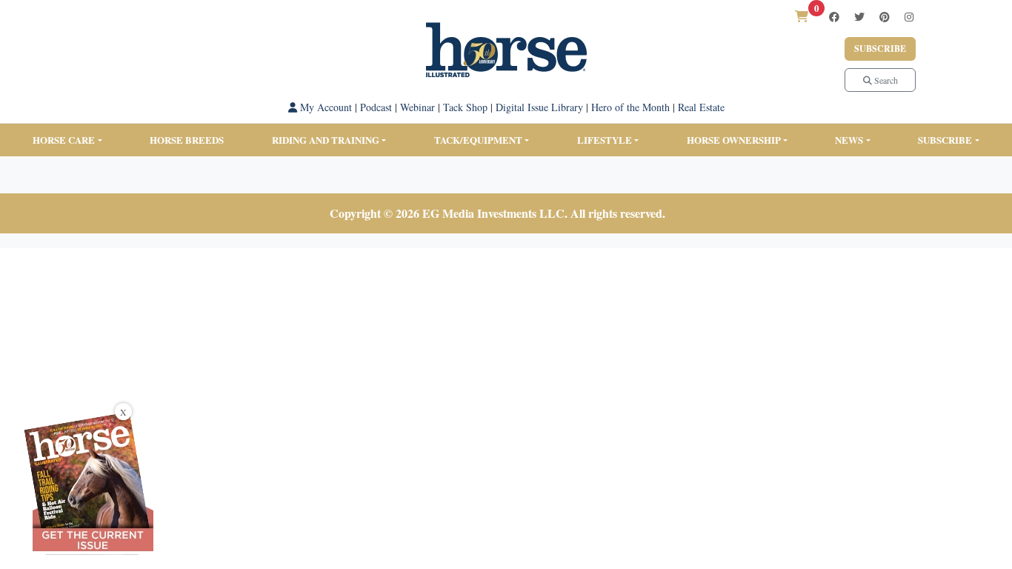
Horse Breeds (187, 140)
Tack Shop (465, 107)
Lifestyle (604, 140)
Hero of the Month (630, 107)
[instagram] (909, 17)
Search (885, 80)
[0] (801, 16)
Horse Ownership (734, 140)
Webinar (417, 107)
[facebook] (834, 17)
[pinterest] (884, 17)
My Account (324, 107)
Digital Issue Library (539, 107)
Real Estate (701, 107)
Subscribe (880, 48)
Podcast (376, 107)
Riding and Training (325, 140)
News (849, 140)
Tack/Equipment (478, 140)
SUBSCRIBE (945, 140)
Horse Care (64, 140)
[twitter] (859, 17)
